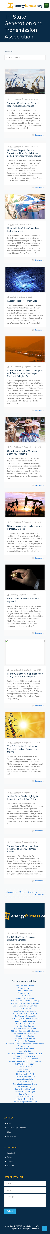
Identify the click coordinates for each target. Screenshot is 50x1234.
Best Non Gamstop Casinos (25, 1011)
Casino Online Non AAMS (25, 1089)
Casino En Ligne (25, 1066)
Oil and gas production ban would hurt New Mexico (24, 527)
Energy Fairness (27, 1226)
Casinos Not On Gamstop (25, 1021)
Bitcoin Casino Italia (25, 1079)
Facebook (11, 1153)
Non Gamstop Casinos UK (25, 1016)
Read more (39, 135)
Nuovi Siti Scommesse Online (25, 1084)
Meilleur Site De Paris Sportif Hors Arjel (25, 1061)
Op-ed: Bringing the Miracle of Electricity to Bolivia (22, 452)
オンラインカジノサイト (25, 1074)
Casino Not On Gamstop (25, 1039)
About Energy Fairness (16, 1128)
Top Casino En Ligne (25, 1086)
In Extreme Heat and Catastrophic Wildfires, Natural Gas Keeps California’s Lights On (25, 373)
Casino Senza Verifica (25, 1071)
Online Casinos (25, 1008)
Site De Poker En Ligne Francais (25, 1059)
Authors (33, 892)
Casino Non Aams (25, 988)
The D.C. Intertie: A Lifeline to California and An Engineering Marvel (22, 749)
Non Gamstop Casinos (25, 986)
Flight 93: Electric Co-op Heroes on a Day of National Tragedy (25, 675)
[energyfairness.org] (25, 5)
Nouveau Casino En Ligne (25, 1091)
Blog (9, 1132)
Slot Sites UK (25, 996)
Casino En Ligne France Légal (25, 1102)
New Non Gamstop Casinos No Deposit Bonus (25, 1044)
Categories (10, 892)
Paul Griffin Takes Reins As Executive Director (21, 938)
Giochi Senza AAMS (25, 1096)
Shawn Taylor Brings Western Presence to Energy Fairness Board (23, 849)
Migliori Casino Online (25, 1049)
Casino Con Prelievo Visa (25, 1056)
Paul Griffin (14, 99)
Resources (11, 1136)
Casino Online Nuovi (25, 991)
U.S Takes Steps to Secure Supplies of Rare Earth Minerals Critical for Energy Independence (24, 153)
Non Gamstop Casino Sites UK (25, 1013)
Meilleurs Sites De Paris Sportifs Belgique (25, 1054)
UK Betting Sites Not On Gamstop (25, 1018)
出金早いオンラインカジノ (25, 1064)
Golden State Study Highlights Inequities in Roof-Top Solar (22, 797)
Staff (12, 224)
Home (9, 1123)
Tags (21, 892)
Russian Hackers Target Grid (22, 300)
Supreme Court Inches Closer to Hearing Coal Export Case (23, 104)
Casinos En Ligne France (25, 1076)
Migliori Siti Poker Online (25, 1099)
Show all (40, 895)
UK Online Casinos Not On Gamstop (25, 1001)
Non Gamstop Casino (25, 998)
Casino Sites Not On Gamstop (25, 1006)
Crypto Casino (25, 1051)
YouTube (10, 1161)
